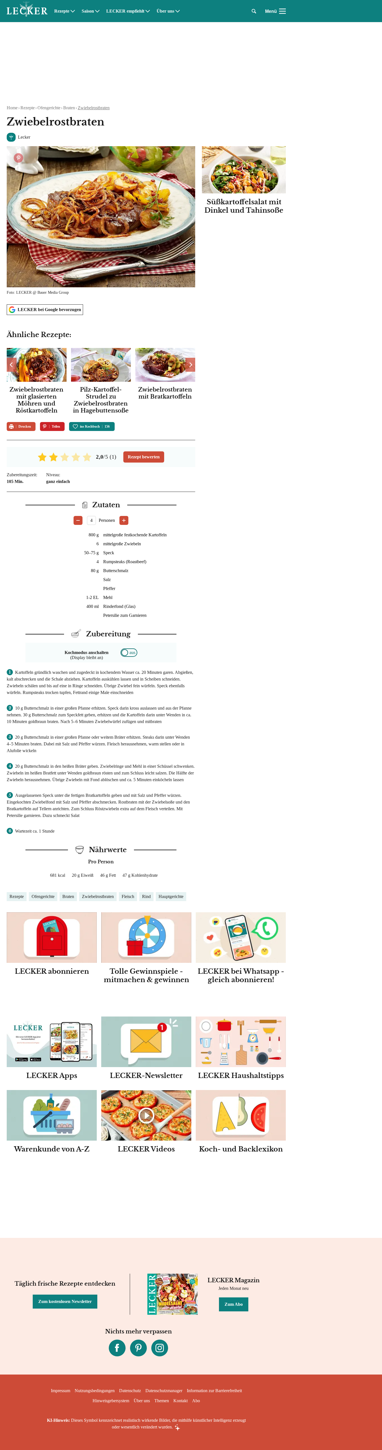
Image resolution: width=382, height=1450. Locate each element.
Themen (161, 1400)
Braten (69, 107)
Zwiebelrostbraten (94, 107)
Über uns (165, 11)
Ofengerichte (48, 107)
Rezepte (61, 11)
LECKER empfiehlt (125, 11)
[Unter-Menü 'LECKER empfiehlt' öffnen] (147, 11)
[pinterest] (138, 1348)
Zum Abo (234, 1304)
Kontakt (180, 1400)
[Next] (190, 365)
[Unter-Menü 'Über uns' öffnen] (177, 11)
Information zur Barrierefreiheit (214, 1390)
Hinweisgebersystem (111, 1400)
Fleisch (128, 896)
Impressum (60, 1390)
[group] (101, 381)
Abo (196, 1400)
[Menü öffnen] (282, 11)
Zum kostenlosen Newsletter (65, 1301)
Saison (88, 11)
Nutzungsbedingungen (95, 1390)
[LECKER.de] (27, 11)
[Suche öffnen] (253, 11)
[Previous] (11, 365)
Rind (146, 896)
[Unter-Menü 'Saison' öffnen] (97, 11)
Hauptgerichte (171, 896)
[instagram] (159, 1348)
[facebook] (117, 1348)
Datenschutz (130, 1390)
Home (12, 107)
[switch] (129, 652)
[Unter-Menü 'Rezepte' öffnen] (72, 11)
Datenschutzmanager (163, 1390)
